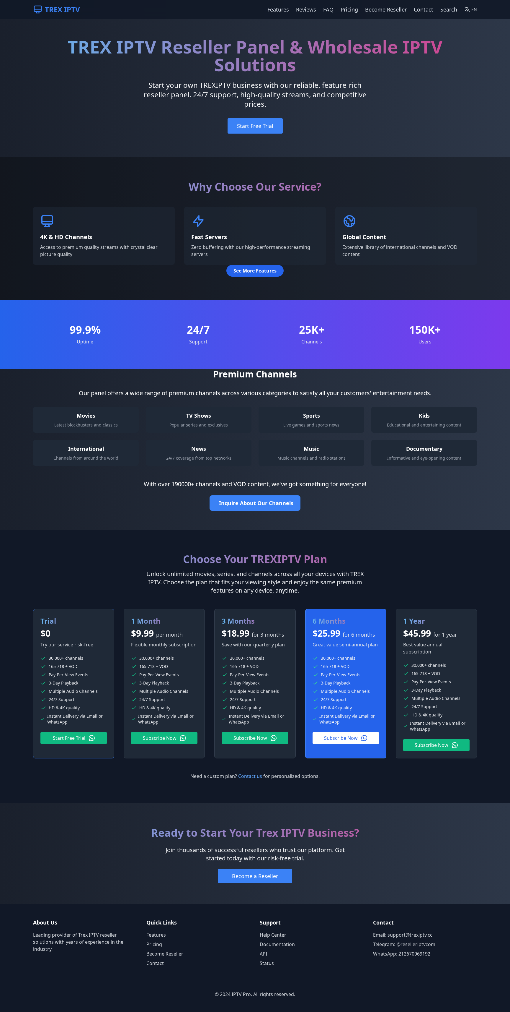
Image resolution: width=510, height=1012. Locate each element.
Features (278, 9)
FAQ (328, 9)
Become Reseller (386, 9)
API (263, 954)
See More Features (255, 270)
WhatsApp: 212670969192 (401, 954)
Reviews (306, 9)
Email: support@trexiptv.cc (402, 935)
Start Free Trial (255, 125)
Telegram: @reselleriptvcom (404, 944)
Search (448, 9)
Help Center (273, 935)
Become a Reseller (255, 876)
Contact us (250, 776)
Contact (423, 9)
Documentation (277, 944)
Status (267, 963)
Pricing (349, 9)
